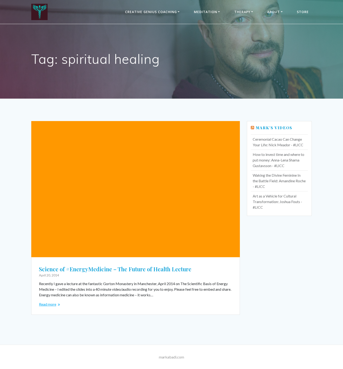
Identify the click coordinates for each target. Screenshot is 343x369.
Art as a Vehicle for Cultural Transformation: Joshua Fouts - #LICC (277, 201)
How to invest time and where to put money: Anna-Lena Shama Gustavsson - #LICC (278, 160)
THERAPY (242, 12)
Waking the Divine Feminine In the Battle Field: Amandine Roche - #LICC (279, 181)
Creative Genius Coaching (151, 12)
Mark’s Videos (274, 127)
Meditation (205, 12)
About (273, 12)
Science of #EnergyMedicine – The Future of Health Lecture (115, 269)
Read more (47, 304)
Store (303, 12)
